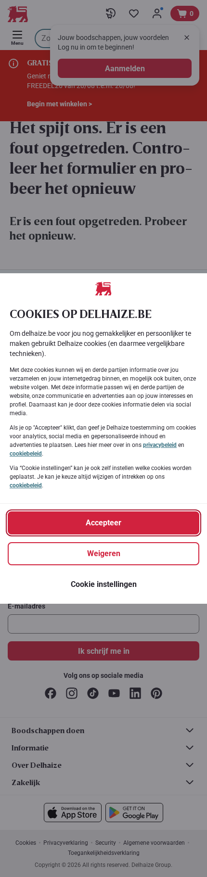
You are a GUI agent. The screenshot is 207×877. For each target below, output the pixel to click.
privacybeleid (160, 445)
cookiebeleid (26, 453)
